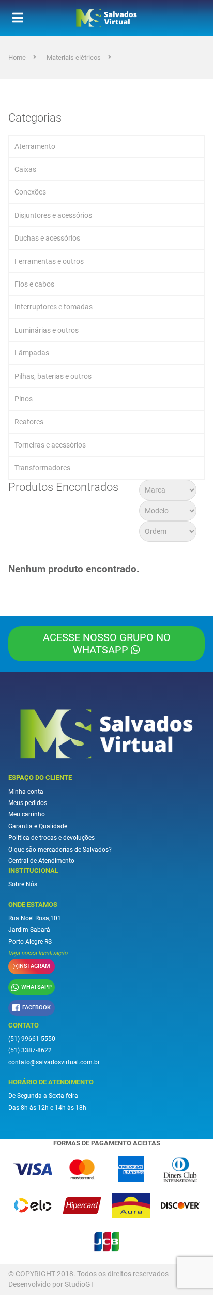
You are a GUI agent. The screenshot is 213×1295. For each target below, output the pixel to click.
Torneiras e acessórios (50, 445)
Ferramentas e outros (49, 261)
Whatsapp (36, 987)
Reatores (28, 422)
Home (17, 58)
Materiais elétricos (74, 58)
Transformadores (42, 468)
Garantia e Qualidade (37, 826)
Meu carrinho (26, 814)
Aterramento (34, 146)
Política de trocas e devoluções (51, 837)
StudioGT (80, 1284)
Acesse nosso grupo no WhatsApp (107, 643)
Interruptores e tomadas (53, 307)
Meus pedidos (27, 803)
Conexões (30, 192)
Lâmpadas (31, 353)
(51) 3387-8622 (30, 1050)
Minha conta (25, 791)
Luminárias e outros (46, 330)
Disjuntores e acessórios (53, 215)
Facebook (36, 1007)
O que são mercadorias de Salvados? (60, 849)
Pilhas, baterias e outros (53, 376)
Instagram (34, 966)
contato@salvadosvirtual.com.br (54, 1062)
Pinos (23, 399)
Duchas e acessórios (47, 238)
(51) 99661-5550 (31, 1039)
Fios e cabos (34, 284)
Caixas (25, 169)
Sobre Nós (22, 884)
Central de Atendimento (41, 861)
